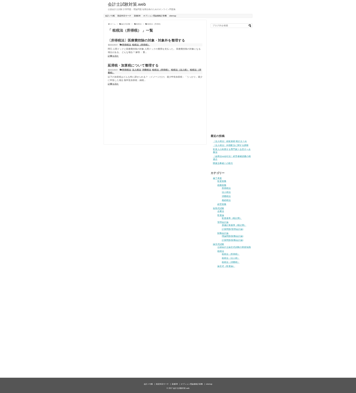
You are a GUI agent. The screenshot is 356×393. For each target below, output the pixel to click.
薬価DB (137, 16)
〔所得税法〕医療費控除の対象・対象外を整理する (146, 40)
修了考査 (217, 178)
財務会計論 (222, 233)
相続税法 (226, 200)
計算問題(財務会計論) (232, 240)
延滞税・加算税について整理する (133, 65)
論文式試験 (218, 244)
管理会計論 (222, 222)
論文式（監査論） (226, 266)
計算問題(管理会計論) (232, 229)
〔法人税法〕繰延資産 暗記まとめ (230, 141)
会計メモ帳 (110, 16)
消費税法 (146, 70)
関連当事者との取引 (223, 163)
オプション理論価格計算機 (155, 16)
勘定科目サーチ (124, 16)
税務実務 (221, 185)
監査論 (220, 215)
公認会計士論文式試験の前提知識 (234, 247)
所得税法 (126, 45)
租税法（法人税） (180, 70)
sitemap (172, 16)
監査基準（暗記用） (232, 218)
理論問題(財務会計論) (232, 236)
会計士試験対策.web (127, 4)
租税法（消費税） (231, 262)
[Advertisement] (155, 115)
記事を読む (113, 56)
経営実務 (221, 204)
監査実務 (221, 181)
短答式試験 (218, 208)
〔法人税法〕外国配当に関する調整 (231, 145)
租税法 (220, 251)
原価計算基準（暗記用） (234, 225)
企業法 (220, 211)
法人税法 (136, 70)
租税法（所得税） (141, 45)
